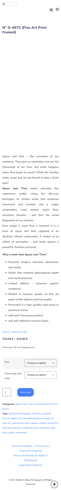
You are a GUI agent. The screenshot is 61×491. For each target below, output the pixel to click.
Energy (45, 418)
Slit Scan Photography (29, 418)
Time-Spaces (31, 423)
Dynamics (37, 413)
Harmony (7, 427)
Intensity (44, 427)
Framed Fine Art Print (46, 404)
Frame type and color (13, 376)
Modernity (27, 427)
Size (7, 362)
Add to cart (25, 392)
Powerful (53, 423)
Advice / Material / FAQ (14, 332)
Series (5, 408)
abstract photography (19, 413)
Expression (18, 423)
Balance (17, 427)
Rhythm (43, 423)
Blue (36, 427)
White (11, 432)
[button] (51, 9)
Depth (14, 418)
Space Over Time (24, 404)
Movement (21, 432)
